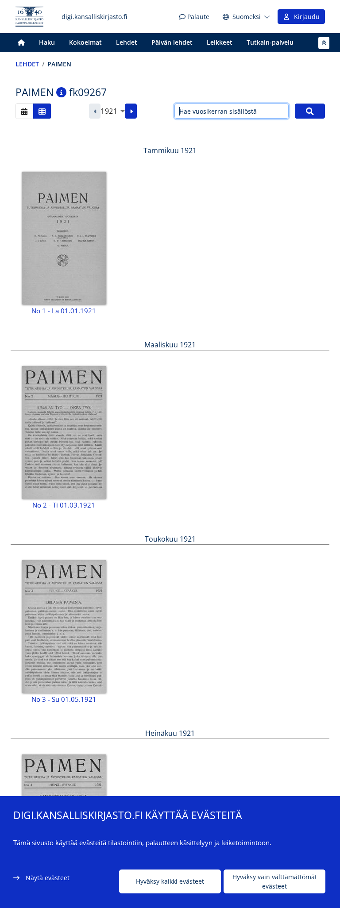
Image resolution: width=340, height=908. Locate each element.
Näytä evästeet (48, 877)
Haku (47, 42)
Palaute (197, 16)
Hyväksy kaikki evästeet (170, 881)
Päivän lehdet (172, 42)
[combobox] (112, 111)
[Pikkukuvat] (42, 111)
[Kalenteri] (24, 111)
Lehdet (126, 42)
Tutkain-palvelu (270, 42)
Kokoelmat (85, 42)
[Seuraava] (131, 111)
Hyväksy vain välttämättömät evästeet (274, 881)
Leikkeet (219, 42)
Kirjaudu (305, 16)
